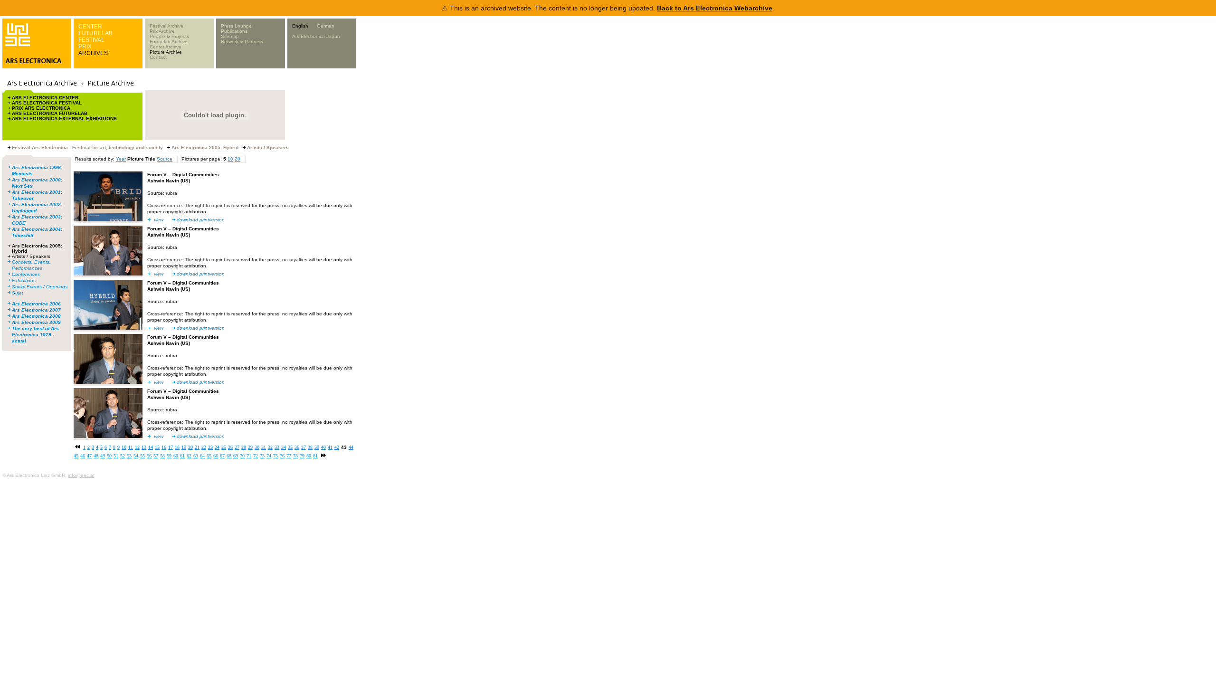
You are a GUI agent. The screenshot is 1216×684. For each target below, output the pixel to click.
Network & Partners (242, 41)
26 (230, 447)
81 (315, 455)
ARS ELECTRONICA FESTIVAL (47, 102)
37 (303, 447)
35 (290, 447)
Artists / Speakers (31, 256)
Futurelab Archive (169, 41)
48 (96, 455)
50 (109, 455)
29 (250, 447)
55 (142, 455)
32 (270, 447)
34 (283, 447)
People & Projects (169, 36)
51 (116, 455)
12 (137, 447)
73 (262, 455)
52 (122, 455)
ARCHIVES (93, 53)
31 (263, 447)
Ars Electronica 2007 (36, 310)
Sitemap (230, 36)
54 (135, 455)
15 (157, 447)
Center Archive (165, 46)
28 (243, 447)
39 (316, 447)
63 (195, 455)
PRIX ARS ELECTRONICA (41, 108)
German (325, 25)
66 (215, 455)
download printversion (201, 219)
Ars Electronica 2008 (36, 316)
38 (310, 447)
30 (257, 447)
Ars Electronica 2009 (36, 322)
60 (175, 455)
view (158, 219)
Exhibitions (24, 280)
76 (282, 455)
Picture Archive (166, 52)
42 (336, 447)
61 (182, 455)
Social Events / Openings (39, 286)
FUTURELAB (95, 33)
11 (130, 447)
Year (121, 159)
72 (255, 455)
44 (351, 447)
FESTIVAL (91, 40)
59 (169, 455)
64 (202, 455)
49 (102, 455)
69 (235, 455)
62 (189, 455)
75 (275, 455)
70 (242, 455)
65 (209, 455)
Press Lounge (236, 25)
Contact (158, 57)
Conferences (26, 274)
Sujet (17, 292)
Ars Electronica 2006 (36, 303)
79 (302, 455)
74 (268, 455)
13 (144, 447)
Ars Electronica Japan (316, 36)
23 (210, 447)
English (300, 25)
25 (223, 447)
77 (288, 455)
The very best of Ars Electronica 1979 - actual (35, 334)
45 (76, 455)
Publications (234, 31)
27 (237, 447)
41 (330, 447)
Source (164, 159)
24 (217, 447)
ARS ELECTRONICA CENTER (45, 97)
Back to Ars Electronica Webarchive (714, 8)
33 (277, 447)
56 (149, 455)
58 (162, 455)
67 (222, 455)
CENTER (90, 26)
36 (296, 447)
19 (183, 447)
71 (249, 455)
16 (164, 447)
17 (170, 447)
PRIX (85, 46)
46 (82, 455)
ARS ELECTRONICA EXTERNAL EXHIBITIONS (64, 118)
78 (295, 455)
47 (89, 455)
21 (197, 447)
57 (155, 455)
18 (177, 447)
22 (203, 447)
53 (129, 455)
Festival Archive (166, 25)
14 (150, 447)
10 (230, 159)
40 (323, 447)
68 (229, 455)
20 (237, 159)
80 (308, 455)
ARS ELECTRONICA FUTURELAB (49, 113)
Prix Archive (162, 31)
